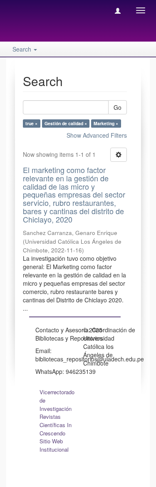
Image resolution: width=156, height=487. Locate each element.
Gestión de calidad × (66, 123)
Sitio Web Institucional (54, 445)
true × (31, 123)
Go (117, 107)
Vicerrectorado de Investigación (57, 400)
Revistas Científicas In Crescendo (56, 425)
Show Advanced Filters (97, 135)
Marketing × (106, 123)
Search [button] (22, 49)
